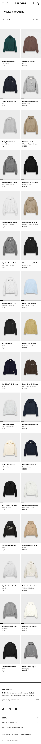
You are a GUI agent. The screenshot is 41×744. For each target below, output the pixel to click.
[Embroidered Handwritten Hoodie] (31, 568)
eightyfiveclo (9, 741)
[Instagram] (10, 709)
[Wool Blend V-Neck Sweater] (10, 366)
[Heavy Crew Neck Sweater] (31, 286)
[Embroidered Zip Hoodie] (31, 84)
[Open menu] (4, 3)
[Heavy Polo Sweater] (10, 124)
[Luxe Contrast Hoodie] (10, 528)
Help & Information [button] (9, 723)
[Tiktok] (3, 709)
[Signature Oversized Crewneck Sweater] (10, 649)
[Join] (37, 699)
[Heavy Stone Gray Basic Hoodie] (31, 649)
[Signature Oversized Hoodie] (10, 568)
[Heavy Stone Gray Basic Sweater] (10, 609)
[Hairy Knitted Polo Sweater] (10, 487)
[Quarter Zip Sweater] (10, 43)
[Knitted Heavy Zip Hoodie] (10, 84)
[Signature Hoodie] (31, 124)
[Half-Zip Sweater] (10, 326)
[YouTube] (16, 709)
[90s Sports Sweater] (31, 43)
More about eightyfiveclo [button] (12, 727)
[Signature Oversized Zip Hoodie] (31, 609)
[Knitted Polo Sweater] (10, 447)
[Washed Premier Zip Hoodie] (31, 528)
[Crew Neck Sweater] (10, 407)
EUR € (22, 734)
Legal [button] (4, 718)
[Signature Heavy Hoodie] (10, 164)
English (28, 734)
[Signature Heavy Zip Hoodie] (31, 205)
